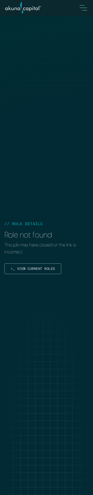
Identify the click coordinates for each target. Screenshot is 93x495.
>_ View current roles (33, 268)
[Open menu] (83, 8)
